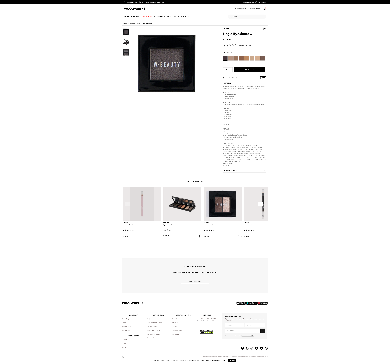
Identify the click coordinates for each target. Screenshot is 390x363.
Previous (127, 204)
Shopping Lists (126, 326)
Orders (124, 322)
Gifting (160, 16)
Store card (201, 320)
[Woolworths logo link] (134, 9)
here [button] (223, 360)
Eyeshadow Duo (211, 225)
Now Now (124, 347)
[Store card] (197, 320)
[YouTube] (262, 348)
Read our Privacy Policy (248, 335)
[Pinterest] (252, 348)
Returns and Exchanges (154, 330)
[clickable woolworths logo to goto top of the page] (132, 303)
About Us (175, 322)
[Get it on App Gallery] (262, 303)
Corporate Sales (151, 338)
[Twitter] (248, 348)
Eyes (139, 23)
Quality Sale (147, 16)
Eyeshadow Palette (171, 225)
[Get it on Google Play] (251, 303)
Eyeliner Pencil (128, 225)
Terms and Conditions (153, 334)
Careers (174, 326)
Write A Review (195, 281)
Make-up (132, 23)
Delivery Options (152, 326)
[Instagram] (257, 348)
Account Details (126, 330)
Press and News (177, 330)
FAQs (148, 319)
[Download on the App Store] (241, 303)
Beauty (125, 23)
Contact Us (175, 319)
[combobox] (248, 17)
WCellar (170, 16)
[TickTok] (267, 348)
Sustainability (176, 334)
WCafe (124, 343)
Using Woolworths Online (154, 322)
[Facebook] (243, 348)
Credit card (207, 320)
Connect (124, 339)
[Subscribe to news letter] (262, 331)
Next (260, 204)
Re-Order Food (183, 16)
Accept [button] (232, 360)
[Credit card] (203, 320)
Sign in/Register (126, 319)
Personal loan (213, 320)
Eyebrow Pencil (252, 225)
